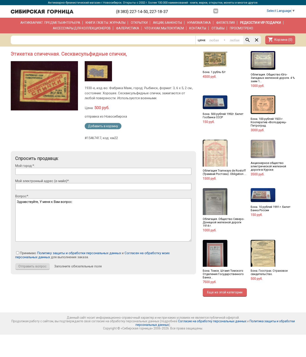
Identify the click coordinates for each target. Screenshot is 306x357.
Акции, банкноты (167, 22)
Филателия (225, 22)
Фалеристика (127, 28)
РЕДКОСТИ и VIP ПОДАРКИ (260, 22)
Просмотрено (241, 28)
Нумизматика (199, 22)
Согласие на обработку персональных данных (212, 321)
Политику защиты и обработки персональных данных (79, 253)
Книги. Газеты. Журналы (105, 22)
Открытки (139, 22)
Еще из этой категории (224, 292)
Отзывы (217, 28)
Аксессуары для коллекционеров (82, 28)
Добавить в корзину (103, 126)
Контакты (197, 28)
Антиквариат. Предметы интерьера (50, 22)
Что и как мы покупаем (164, 28)
